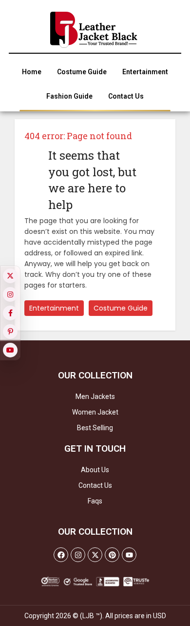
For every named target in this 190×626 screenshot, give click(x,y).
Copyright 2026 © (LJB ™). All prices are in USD (95, 616)
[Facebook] (61, 554)
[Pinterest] (112, 554)
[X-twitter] (95, 554)
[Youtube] (129, 554)
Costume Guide (121, 308)
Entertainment (54, 308)
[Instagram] (78, 554)
